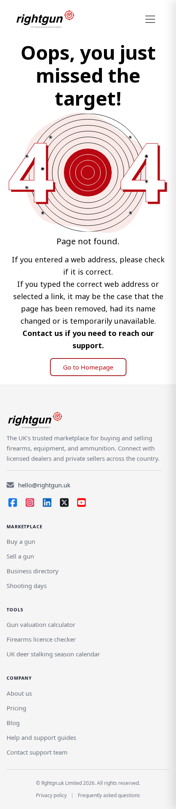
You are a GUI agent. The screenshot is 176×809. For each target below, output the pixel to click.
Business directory (33, 571)
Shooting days (27, 585)
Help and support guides (41, 737)
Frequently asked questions (109, 795)
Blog (13, 723)
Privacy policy (51, 795)
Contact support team (37, 752)
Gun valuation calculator (41, 624)
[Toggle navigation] (150, 19)
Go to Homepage (88, 367)
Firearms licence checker (41, 639)
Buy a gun (21, 541)
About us (19, 693)
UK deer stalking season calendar (53, 654)
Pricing (16, 708)
